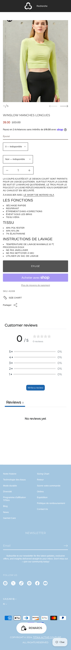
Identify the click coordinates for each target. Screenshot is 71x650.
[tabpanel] (35, 434)
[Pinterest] (29, 583)
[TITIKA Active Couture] (28, 6)
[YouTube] (45, 583)
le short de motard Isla (38, 195)
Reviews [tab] (15, 402)
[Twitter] (13, 583)
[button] (42, 6)
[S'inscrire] (66, 545)
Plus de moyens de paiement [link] (35, 285)
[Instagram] (5, 583)
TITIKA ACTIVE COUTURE (47, 637)
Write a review (35, 387)
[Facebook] (37, 583)
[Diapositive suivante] (64, 106)
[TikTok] (21, 583)
